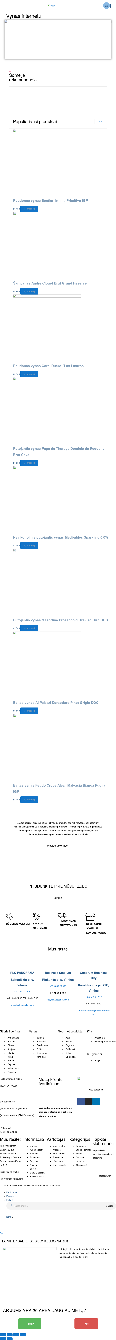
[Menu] (8, 6)
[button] (104, 80)
